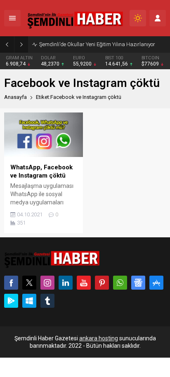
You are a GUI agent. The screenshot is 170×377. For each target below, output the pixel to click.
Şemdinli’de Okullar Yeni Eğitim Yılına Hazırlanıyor (97, 44)
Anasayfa (15, 97)
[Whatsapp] (120, 283)
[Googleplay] (11, 301)
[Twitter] (29, 283)
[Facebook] (11, 283)
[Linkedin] (66, 283)
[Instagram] (47, 283)
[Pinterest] (102, 283)
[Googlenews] (138, 283)
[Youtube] (84, 283)
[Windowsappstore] (29, 301)
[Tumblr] (47, 301)
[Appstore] (156, 283)
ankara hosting (98, 338)
